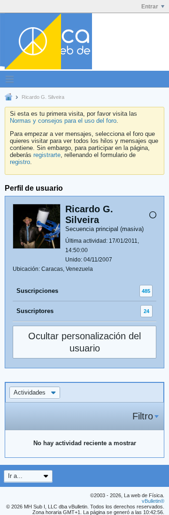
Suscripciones (37, 290)
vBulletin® (153, 501)
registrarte (47, 154)
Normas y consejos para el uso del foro (63, 120)
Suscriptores (35, 310)
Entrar (149, 6)
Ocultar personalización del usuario (84, 342)
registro (20, 161)
